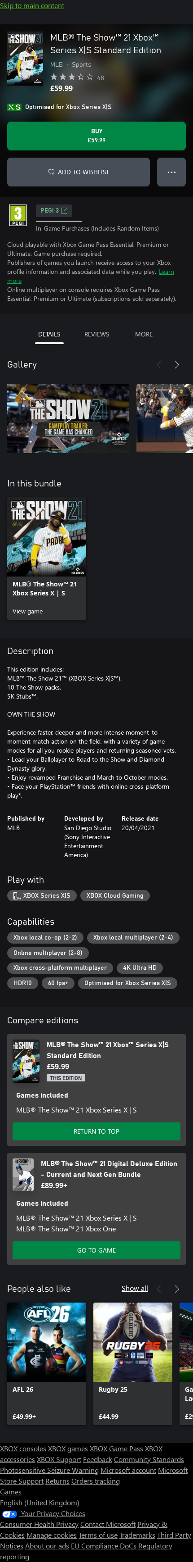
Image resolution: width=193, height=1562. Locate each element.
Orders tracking (95, 1480)
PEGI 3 (49, 211)
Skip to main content (32, 5)
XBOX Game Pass (116, 1448)
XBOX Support (59, 1459)
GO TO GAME (96, 1250)
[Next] (177, 365)
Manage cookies (51, 1534)
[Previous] (159, 365)
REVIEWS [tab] (96, 334)
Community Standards (149, 1459)
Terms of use (98, 1534)
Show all (135, 1288)
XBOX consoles (23, 1448)
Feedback (97, 1459)
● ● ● (171, 171)
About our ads (47, 1545)
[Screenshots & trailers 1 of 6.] (68, 418)
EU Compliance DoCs (103, 1545)
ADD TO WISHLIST (83, 172)
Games (11, 1491)
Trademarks (137, 1534)
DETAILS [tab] (49, 334)
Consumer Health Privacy (39, 1524)
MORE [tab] (144, 334)
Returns (57, 1480)
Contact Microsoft (108, 1524)
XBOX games (68, 1448)
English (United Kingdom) (39, 1502)
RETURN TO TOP (96, 1131)
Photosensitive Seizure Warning (49, 1470)
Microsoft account (128, 1470)
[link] (46, 558)
